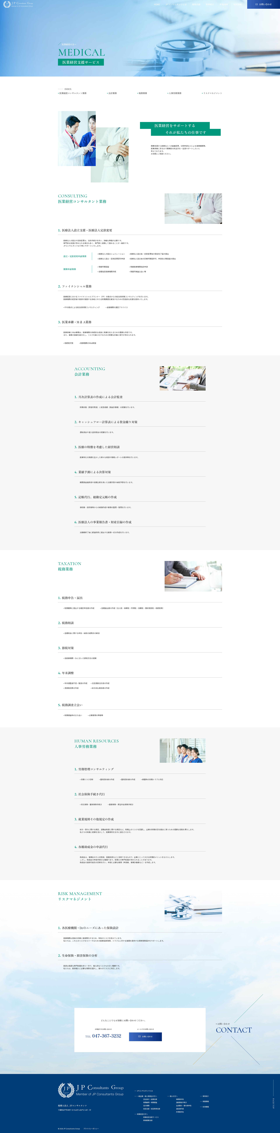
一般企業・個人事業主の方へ (147, 1096)
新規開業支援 (147, 1120)
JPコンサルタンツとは (176, 4)
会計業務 (112, 93)
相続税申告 (180, 1099)
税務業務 (142, 93)
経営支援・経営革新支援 (151, 1109)
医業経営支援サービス (151, 1117)
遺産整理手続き (181, 1102)
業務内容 (196, 4)
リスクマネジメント (212, 93)
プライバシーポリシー (91, 1128)
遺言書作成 (180, 1109)
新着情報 (224, 4)
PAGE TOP (273, 1103)
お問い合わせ (265, 4)
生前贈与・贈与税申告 (183, 1105)
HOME (157, 4)
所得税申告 (180, 1112)
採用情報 (237, 4)
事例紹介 (210, 4)
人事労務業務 (174, 93)
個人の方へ (174, 1096)
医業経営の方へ (142, 1114)
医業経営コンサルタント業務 (72, 93)
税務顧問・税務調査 (150, 1102)
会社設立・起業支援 (150, 1099)
